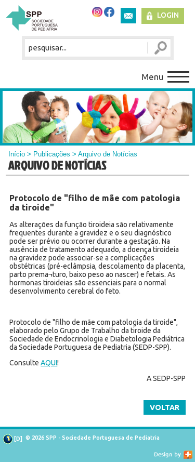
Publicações (51, 154)
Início (16, 154)
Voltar (164, 407)
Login (168, 15)
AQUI (49, 363)
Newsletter (128, 15)
